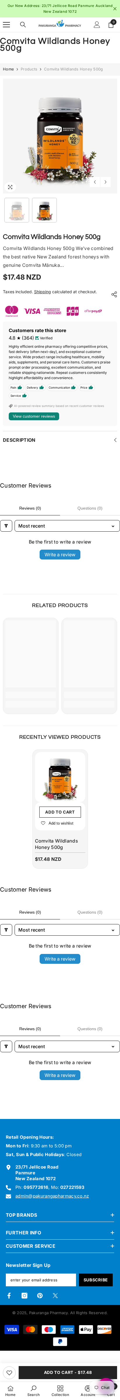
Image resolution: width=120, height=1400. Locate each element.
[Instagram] (24, 1295)
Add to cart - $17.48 (68, 1372)
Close (115, 9)
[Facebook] (9, 1295)
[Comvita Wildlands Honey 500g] (60, 777)
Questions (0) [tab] (90, 508)
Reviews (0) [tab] (30, 508)
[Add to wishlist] (9, 1372)
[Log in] (97, 24)
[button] (95, 182)
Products (29, 69)
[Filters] (6, 526)
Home (8, 69)
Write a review (60, 554)
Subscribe (96, 1279)
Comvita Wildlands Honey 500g (56, 844)
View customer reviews (34, 416)
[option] (60, 9)
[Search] (23, 24)
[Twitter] (55, 1295)
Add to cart (60, 811)
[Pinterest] (39, 1295)
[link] (31, 695)
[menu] (6, 24)
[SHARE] (112, 294)
